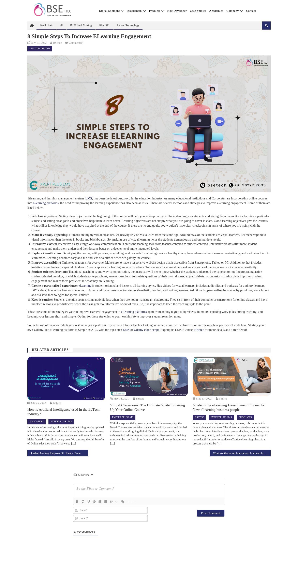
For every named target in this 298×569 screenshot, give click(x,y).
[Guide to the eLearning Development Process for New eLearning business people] (231, 376)
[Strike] (94, 501)
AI (61, 25)
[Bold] (77, 501)
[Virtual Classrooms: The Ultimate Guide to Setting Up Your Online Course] (149, 376)
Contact (251, 10)
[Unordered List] (105, 501)
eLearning (84, 285)
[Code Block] (117, 501)
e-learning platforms (46, 203)
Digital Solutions (110, 10)
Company (233, 10)
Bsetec (199, 417)
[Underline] (88, 501)
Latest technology (128, 25)
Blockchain (135, 10)
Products (155, 10)
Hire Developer (177, 10)
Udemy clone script (146, 329)
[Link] (122, 501)
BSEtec (57, 42)
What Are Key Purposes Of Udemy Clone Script (60, 453)
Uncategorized (39, 48)
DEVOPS (104, 25)
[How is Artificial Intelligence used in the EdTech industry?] (66, 378)
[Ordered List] (100, 501)
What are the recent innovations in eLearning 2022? (242, 453)
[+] (133, 501)
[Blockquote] (111, 501)
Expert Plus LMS (61, 421)
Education (36, 421)
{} (127, 501)
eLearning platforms (134, 311)
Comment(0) (76, 42)
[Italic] (83, 501)
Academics (216, 10)
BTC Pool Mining (81, 25)
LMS (88, 198)
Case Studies (198, 10)
